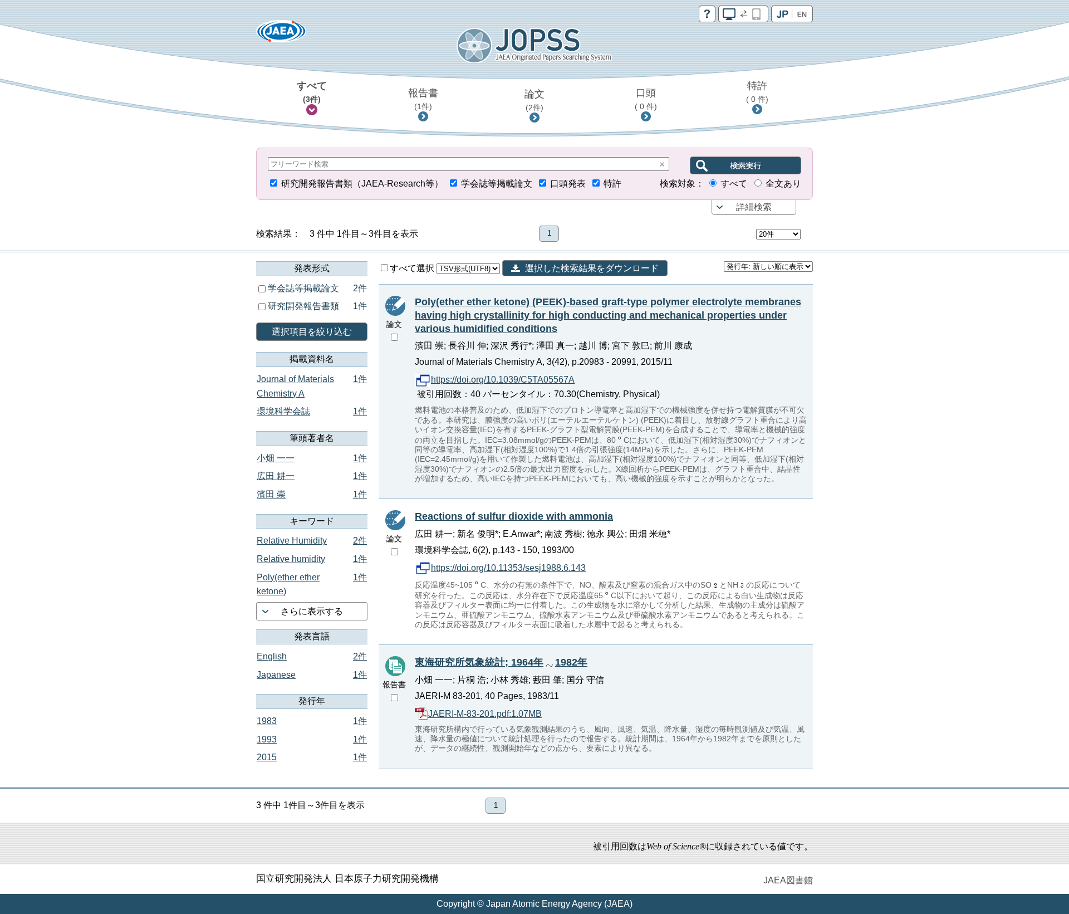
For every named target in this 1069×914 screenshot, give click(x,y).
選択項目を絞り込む (312, 331)
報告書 (423, 99)
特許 (757, 92)
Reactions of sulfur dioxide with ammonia (514, 516)
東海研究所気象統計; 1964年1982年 (501, 662)
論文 (534, 100)
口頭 (646, 99)
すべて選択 (413, 268)
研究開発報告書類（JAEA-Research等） (362, 183)
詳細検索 (754, 207)
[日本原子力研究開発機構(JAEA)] (281, 35)
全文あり (783, 183)
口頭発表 (568, 183)
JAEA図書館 (788, 880)
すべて (312, 92)
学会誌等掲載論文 (496, 183)
